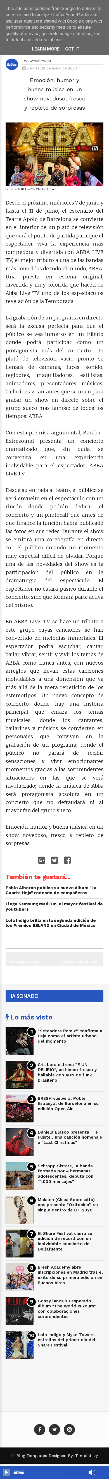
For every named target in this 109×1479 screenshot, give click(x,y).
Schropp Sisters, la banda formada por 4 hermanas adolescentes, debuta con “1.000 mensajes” (65, 1173)
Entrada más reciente (80, 962)
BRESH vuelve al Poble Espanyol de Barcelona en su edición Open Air (68, 1103)
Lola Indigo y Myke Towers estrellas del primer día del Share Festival (66, 1340)
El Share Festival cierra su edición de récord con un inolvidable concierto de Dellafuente (65, 1241)
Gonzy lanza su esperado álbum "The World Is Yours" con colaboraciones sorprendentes (67, 1308)
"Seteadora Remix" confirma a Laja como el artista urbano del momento (70, 1036)
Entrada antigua (24, 962)
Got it (72, 49)
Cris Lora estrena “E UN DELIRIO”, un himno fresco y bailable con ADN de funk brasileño (67, 1072)
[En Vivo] (6, 1472)
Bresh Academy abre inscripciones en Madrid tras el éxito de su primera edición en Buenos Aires (70, 1275)
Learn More (46, 49)
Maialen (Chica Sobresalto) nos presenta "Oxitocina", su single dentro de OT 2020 (68, 1205)
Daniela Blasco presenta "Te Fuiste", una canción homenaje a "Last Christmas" (70, 1137)
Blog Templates (31, 1455)
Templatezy (86, 1455)
